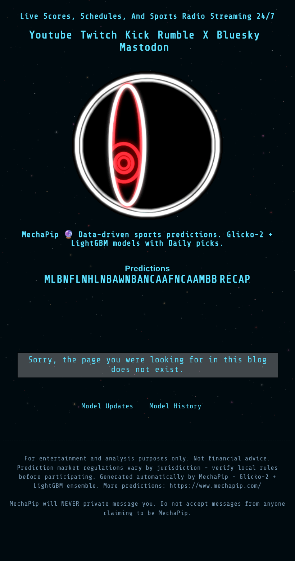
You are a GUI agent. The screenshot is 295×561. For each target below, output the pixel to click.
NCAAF (158, 279)
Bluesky (238, 35)
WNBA (131, 279)
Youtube (50, 35)
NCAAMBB (195, 279)
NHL (90, 279)
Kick (137, 35)
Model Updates (107, 406)
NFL (72, 279)
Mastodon (144, 47)
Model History (176, 406)
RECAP (235, 279)
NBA (109, 279)
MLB (53, 279)
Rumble (176, 35)
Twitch (98, 35)
